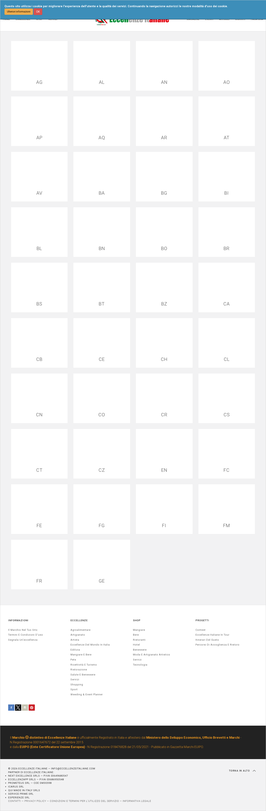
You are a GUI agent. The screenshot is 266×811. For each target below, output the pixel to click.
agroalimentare (80, 629)
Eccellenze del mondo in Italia (90, 644)
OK (38, 11)
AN (164, 82)
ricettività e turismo (83, 664)
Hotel (136, 644)
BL (39, 248)
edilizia (75, 649)
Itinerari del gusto (207, 639)
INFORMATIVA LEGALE (137, 801)
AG (39, 82)
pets (73, 659)
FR (39, 581)
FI (164, 525)
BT (102, 304)
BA (102, 193)
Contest (201, 629)
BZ (164, 304)
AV (39, 193)
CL (227, 359)
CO (101, 414)
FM (226, 525)
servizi (74, 679)
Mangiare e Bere (81, 654)
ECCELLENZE (79, 620)
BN (102, 248)
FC (227, 470)
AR (164, 137)
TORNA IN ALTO (240, 770)
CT (39, 470)
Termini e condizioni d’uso (25, 634)
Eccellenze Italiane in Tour (212, 634)
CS (227, 414)
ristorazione (78, 669)
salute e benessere (82, 674)
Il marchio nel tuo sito (23, 629)
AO (226, 82)
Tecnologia (140, 664)
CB (39, 359)
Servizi (137, 659)
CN (39, 414)
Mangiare (139, 629)
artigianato (77, 634)
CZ (102, 470)
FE (39, 525)
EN (164, 470)
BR (227, 248)
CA (226, 304)
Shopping (76, 684)
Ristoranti (139, 639)
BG (164, 193)
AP (39, 137)
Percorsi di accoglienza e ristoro (218, 644)
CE (102, 359)
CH (164, 359)
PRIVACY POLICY (35, 801)
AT (227, 137)
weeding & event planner (86, 694)
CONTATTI (14, 801)
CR (164, 414)
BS (39, 304)
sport (74, 689)
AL (102, 82)
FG (102, 525)
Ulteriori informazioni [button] (18, 11)
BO (164, 248)
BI (226, 193)
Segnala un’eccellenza (23, 639)
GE (102, 581)
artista (74, 639)
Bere (136, 634)
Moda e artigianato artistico (151, 654)
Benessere (140, 649)
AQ (102, 137)
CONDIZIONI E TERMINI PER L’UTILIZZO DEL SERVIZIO (84, 801)
